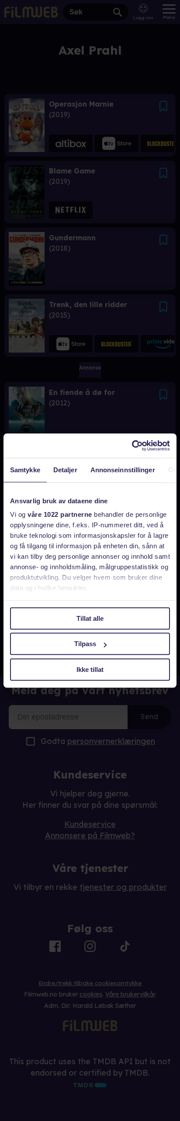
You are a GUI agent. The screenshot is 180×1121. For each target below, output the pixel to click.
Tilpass (85, 643)
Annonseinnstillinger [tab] (122, 470)
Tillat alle (90, 618)
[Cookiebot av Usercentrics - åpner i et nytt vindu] (131, 445)
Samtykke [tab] (25, 470)
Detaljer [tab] (65, 470)
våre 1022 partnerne (60, 514)
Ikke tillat (90, 669)
